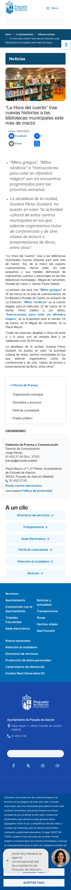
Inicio (8, 34)
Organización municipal (28, 394)
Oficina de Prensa (25, 385)
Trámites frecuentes (13, 620)
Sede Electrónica (33, 539)
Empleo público (23, 418)
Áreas (41, 617)
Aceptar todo (33, 882)
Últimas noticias (46, 34)
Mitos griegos (51, 290)
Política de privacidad (37, 491)
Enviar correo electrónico (23, 485)
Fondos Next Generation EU (25, 673)
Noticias (33, 573)
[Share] (45, 144)
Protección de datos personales (28, 660)
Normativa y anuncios (27, 402)
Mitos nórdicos (35, 302)
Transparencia (33, 527)
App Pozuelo (46, 631)
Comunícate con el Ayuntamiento (18, 609)
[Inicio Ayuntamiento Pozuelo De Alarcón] (16, 7)
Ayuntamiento (15, 600)
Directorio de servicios (33, 515)
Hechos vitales (47, 624)
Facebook (21, 135)
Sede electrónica (17, 628)
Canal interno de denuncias (25, 667)
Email (18, 143)
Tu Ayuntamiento (24, 34)
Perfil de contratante (26, 410)
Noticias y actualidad (44, 602)
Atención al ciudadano (33, 561)
